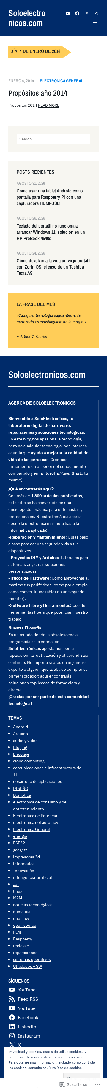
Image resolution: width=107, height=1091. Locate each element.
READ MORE (48, 105)
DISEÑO (20, 788)
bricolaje (21, 754)
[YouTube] (67, 13)
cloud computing (28, 761)
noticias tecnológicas (33, 904)
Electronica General (61, 80)
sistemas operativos (32, 959)
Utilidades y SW (27, 966)
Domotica (22, 795)
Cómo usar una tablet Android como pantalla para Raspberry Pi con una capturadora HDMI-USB (50, 197)
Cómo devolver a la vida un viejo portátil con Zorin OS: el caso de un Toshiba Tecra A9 (53, 267)
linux (17, 891)
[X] (86, 13)
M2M (17, 898)
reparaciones (25, 952)
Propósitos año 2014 (37, 93)
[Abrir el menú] (95, 21)
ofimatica (21, 911)
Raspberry (22, 939)
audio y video (25, 740)
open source (24, 925)
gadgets (20, 849)
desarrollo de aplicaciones (37, 781)
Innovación (23, 870)
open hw (21, 918)
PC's (17, 932)
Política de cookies (67, 1067)
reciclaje (21, 945)
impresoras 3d (26, 857)
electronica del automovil (37, 822)
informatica (23, 863)
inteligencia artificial (32, 877)
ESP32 (19, 843)
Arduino (20, 733)
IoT (16, 884)
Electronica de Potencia (35, 815)
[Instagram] (96, 13)
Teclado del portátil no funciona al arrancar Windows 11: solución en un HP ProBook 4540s (51, 232)
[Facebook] (77, 13)
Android (20, 727)
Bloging (20, 747)
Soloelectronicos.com (26, 18)
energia (20, 836)
